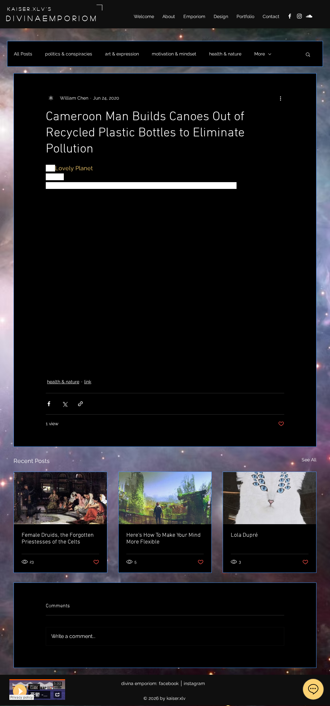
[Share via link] (80, 404)
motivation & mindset (174, 53)
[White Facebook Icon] (289, 16)
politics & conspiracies (68, 53)
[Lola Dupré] (269, 498)
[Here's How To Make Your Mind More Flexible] (165, 498)
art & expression (122, 53)
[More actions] (280, 98)
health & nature (225, 53)
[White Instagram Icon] (299, 16)
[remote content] (165, 276)
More (259, 53)
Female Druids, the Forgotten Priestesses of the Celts (58, 538)
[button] (308, 54)
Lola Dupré (244, 535)
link (87, 381)
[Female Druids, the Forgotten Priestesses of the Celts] (60, 498)
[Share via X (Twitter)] (65, 404)
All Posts (23, 53)
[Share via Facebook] (49, 404)
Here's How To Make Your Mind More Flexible (163, 538)
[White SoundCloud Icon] (309, 16)
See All (309, 459)
